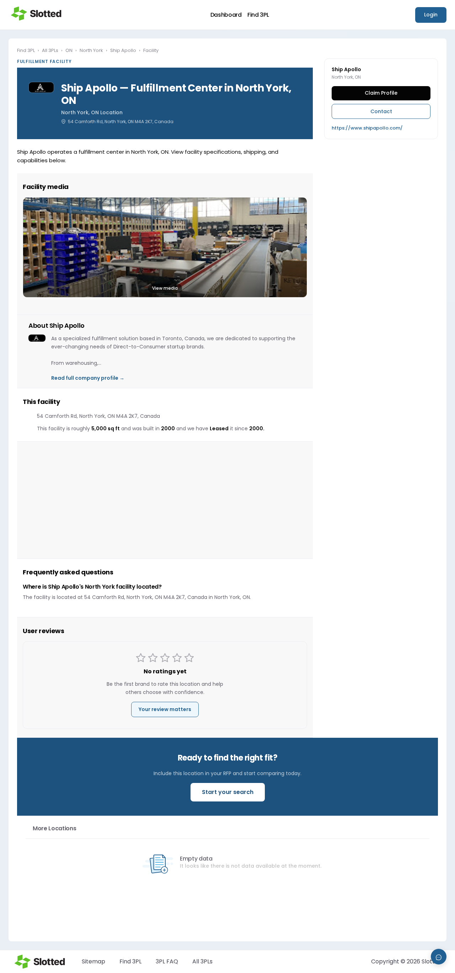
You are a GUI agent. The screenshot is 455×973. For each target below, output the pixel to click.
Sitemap (93, 961)
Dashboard (226, 15)
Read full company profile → (87, 378)
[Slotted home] (36, 13)
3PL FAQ (167, 961)
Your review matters (165, 709)
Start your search (227, 792)
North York (91, 50)
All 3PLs (50, 50)
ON (69, 50)
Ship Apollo (123, 50)
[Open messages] (438, 956)
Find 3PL (258, 15)
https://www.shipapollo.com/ (367, 128)
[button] (165, 247)
